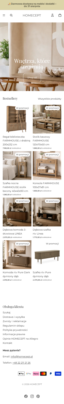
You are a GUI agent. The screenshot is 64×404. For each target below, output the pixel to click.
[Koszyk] (60, 15)
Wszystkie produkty (49, 98)
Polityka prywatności (15, 329)
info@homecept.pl (22, 356)
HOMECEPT (36, 384)
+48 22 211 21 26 (21, 362)
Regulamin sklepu (13, 325)
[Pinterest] (38, 396)
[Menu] (4, 15)
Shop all (32, 77)
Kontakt (7, 343)
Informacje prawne (14, 334)
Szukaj (6, 312)
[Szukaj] (11, 15)
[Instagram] (32, 396)
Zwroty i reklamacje (14, 321)
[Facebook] (26, 396)
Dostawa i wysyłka (14, 316)
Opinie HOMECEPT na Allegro (20, 338)
